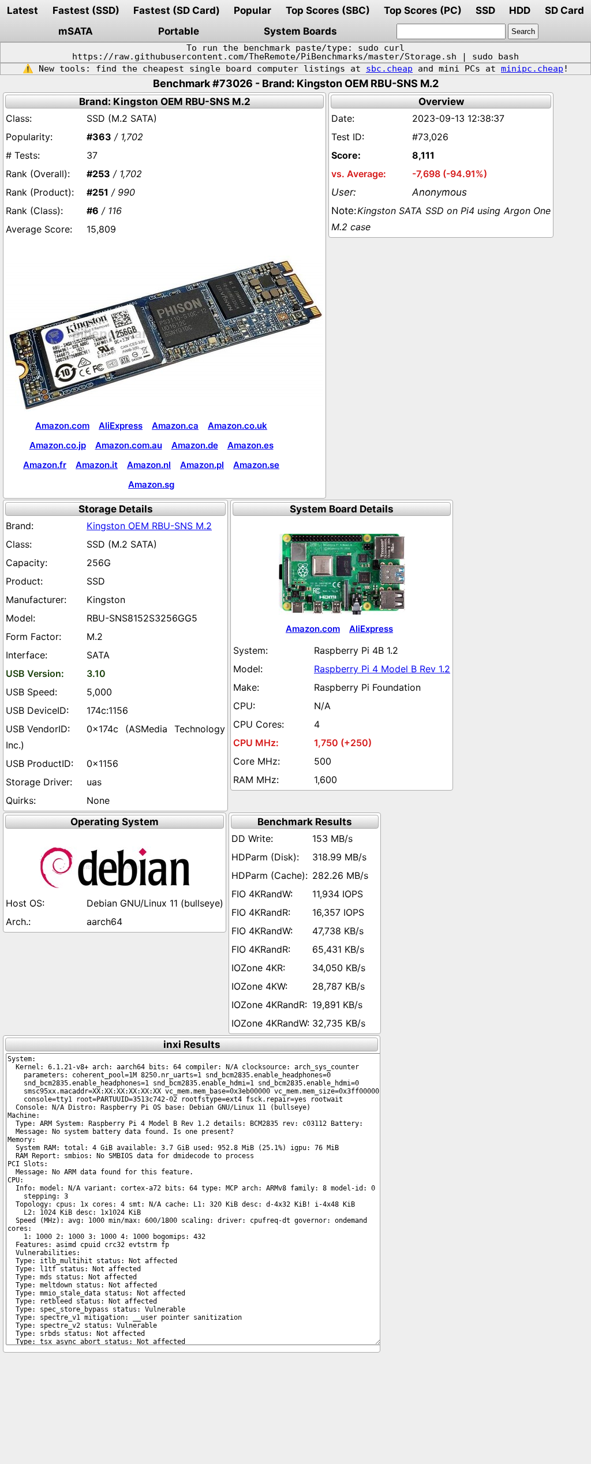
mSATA (75, 31)
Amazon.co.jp (57, 445)
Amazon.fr (44, 464)
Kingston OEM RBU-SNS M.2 (149, 525)
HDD (519, 10)
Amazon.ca (175, 425)
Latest (22, 10)
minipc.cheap (532, 68)
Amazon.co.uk (237, 425)
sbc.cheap (389, 68)
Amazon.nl (149, 464)
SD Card (564, 10)
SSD (485, 10)
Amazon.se (256, 464)
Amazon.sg (151, 484)
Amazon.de (194, 445)
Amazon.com (62, 425)
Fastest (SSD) (86, 10)
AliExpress (121, 425)
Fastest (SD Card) (176, 10)
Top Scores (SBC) (328, 10)
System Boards (300, 31)
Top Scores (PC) (423, 10)
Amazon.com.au (128, 445)
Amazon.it (97, 464)
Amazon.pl (202, 464)
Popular (252, 10)
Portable (178, 31)
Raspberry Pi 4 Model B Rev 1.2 (382, 669)
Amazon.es (250, 445)
